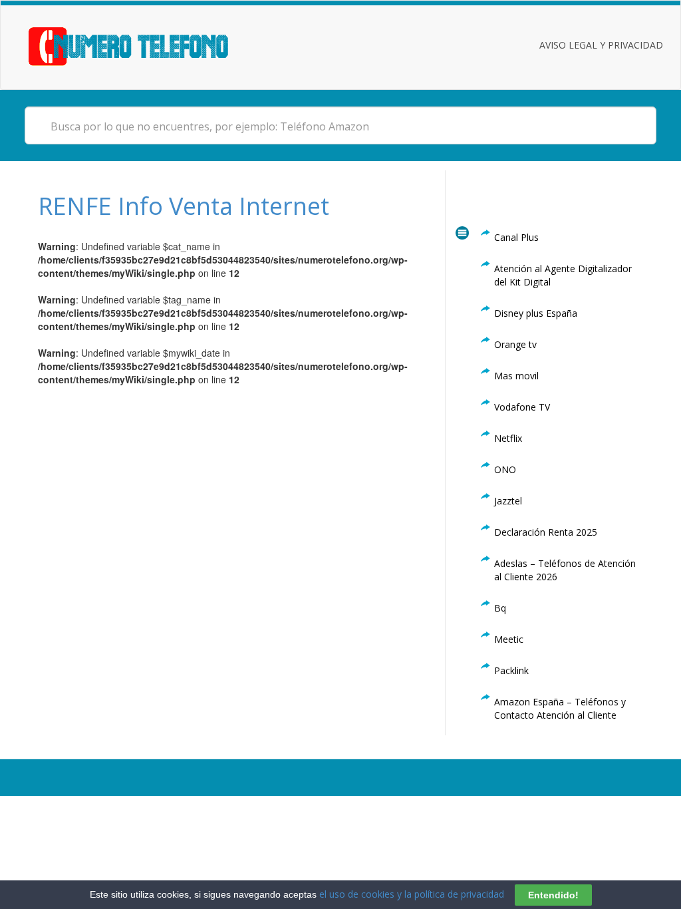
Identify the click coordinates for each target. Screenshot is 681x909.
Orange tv (515, 344)
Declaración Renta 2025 (545, 532)
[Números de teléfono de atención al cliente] (144, 45)
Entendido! (553, 895)
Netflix (508, 438)
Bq (500, 608)
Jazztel (508, 500)
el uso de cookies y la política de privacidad (411, 894)
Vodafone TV (522, 407)
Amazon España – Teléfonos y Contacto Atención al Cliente (560, 708)
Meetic (508, 639)
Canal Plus (516, 237)
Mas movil (516, 375)
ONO (505, 469)
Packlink (511, 670)
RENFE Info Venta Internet (183, 206)
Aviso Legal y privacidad (601, 45)
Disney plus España (535, 313)
